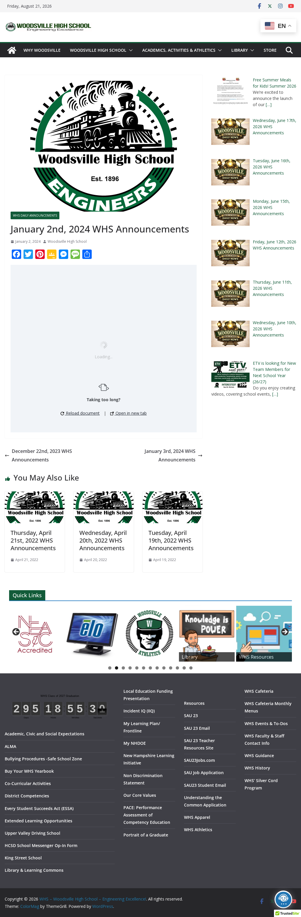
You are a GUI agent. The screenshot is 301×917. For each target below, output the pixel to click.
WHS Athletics (198, 829)
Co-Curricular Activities (28, 783)
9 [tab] (163, 668)
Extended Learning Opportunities (38, 821)
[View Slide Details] (92, 634)
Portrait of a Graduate (145, 835)
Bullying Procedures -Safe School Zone (43, 759)
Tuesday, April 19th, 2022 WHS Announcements (171, 540)
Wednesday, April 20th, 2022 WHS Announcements (103, 540)
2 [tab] (116, 668)
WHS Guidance (259, 755)
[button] (129, 50)
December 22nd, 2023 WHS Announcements (42, 455)
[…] (269, 104)
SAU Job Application (204, 772)
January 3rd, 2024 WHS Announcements (170, 455)
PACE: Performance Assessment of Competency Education (146, 815)
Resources (194, 703)
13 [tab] (191, 668)
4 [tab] (130, 668)
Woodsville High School (98, 50)
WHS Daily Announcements (35, 215)
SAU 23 (191, 715)
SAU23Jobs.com (199, 760)
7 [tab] (150, 668)
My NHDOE (134, 743)
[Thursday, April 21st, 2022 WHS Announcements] (35, 495)
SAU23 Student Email (205, 785)
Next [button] (284, 632)
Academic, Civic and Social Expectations (44, 734)
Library (239, 50)
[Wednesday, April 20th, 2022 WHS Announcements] (103, 495)
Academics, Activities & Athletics (178, 50)
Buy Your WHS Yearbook (29, 771)
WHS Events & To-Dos (266, 723)
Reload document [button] (82, 413)
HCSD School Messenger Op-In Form (41, 845)
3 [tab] (123, 668)
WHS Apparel (197, 817)
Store (270, 50)
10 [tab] (170, 668)
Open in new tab (130, 413)
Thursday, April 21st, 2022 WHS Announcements (33, 540)
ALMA (10, 746)
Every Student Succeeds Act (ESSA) (39, 808)
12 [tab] (184, 668)
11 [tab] (177, 668)
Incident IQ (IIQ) (139, 711)
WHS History (257, 768)
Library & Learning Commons (34, 870)
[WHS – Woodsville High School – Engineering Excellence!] (12, 50)
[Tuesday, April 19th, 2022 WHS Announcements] (173, 495)
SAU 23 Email (197, 728)
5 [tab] (136, 668)
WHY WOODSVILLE (42, 50)
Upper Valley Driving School (32, 833)
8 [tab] (157, 668)
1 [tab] (109, 668)
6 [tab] (143, 668)
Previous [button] (16, 632)
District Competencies (27, 796)
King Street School (23, 858)
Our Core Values (139, 795)
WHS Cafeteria (259, 691)
